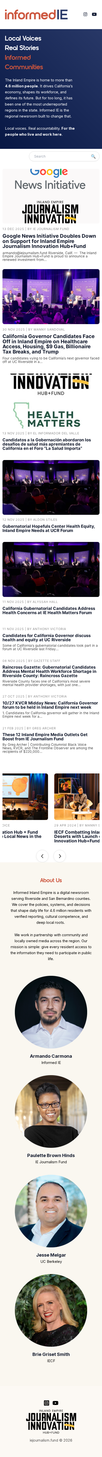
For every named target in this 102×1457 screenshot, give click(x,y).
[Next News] (59, 856)
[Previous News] (42, 856)
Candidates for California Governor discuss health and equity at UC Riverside (46, 637)
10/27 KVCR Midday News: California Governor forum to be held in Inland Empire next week (50, 705)
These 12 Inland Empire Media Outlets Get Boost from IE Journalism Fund (45, 736)
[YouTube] (94, 14)
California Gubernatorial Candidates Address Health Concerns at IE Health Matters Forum (48, 610)
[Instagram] (85, 14)
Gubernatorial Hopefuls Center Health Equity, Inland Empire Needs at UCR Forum (48, 528)
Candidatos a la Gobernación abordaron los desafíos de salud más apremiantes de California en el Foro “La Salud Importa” (46, 444)
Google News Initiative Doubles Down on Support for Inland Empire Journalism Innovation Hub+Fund (49, 241)
